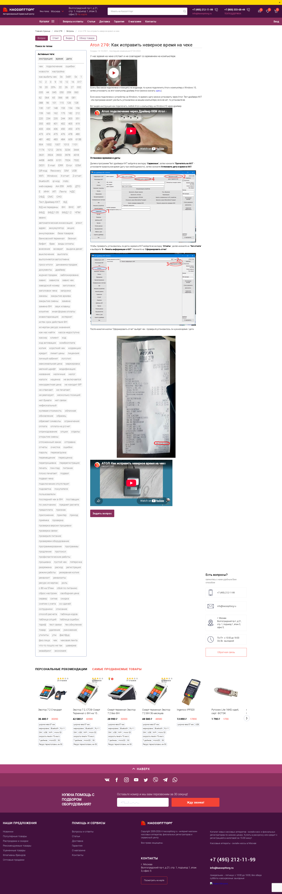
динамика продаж (66, 264)
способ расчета (48, 614)
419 (78, 123)
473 (41, 134)
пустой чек (60, 561)
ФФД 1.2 (66, 212)
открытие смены (48, 436)
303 (70, 118)
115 (62, 102)
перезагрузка (58, 452)
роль (64, 582)
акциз (70, 228)
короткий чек (57, 348)
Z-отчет (77, 175)
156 (78, 108)
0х (76, 76)
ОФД (41, 196)
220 (41, 118)
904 (41, 144)
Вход (276, 21)
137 (48, 108)
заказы (43, 295)
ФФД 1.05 (53, 212)
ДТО (77, 186)
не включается (72, 379)
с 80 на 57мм (46, 588)
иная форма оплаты (63, 311)
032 (79, 87)
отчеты (43, 447)
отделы (75, 431)
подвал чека (46, 478)
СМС (50, 196)
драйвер (60, 269)
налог (72, 374)
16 (72, 81)
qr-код (56, 181)
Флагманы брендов (14, 855)
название (44, 374)
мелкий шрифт (47, 368)
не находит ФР (73, 384)
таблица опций (47, 619)
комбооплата (67, 342)
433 (41, 128)
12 (66, 81)
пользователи (47, 494)
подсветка (45, 488)
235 (56, 118)
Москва (55, 11)
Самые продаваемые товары (117, 669)
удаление (54, 629)
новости (44, 71)
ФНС (71, 207)
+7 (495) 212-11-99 (202, 9)
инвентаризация (48, 316)
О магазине (134, 21)
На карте (82, 14)
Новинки (8, 831)
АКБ (69, 186)
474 (48, 134)
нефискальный (48, 405)
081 (74, 97)
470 (78, 128)
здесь (158, 91)
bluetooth (44, 181)
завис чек (68, 280)
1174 (41, 149)
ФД (65, 201)
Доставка (104, 21)
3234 (67, 149)
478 (70, 134)
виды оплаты (66, 243)
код (64, 337)
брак (52, 243)
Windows (52, 175)
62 (40, 97)
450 (63, 128)
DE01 (42, 165)
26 (66, 87)
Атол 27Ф (99, 44)
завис (42, 280)
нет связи (60, 400)
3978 (67, 154)
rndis (65, 181)
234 (48, 118)
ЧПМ (77, 212)
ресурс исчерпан (48, 582)
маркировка (73, 363)
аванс (42, 217)
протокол (60, 551)
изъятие (44, 311)
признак (61, 509)
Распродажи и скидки (15, 840)
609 (70, 139)
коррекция (74, 348)
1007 (57, 144)
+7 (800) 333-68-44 (234, 9)
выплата (62, 254)
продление (45, 551)
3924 (50, 154)
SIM (66, 170)
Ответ (55, 38)
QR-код (43, 170)
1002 (49, 144)
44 (47, 92)
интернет (67, 316)
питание (68, 468)
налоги (43, 379)
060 (76, 92)
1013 (66, 144)
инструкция (45, 58)
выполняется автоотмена (54, 259)
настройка (58, 71)
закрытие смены (48, 301)
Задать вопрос (102, 513)
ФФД (42, 212)
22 (60, 87)
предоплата (46, 509)
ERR (60, 165)
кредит (43, 353)
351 (78, 118)
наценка (55, 379)
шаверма (71, 645)
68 (67, 97)
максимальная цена (50, 363)
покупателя (61, 488)
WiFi (41, 175)
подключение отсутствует (54, 483)
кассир (43, 337)
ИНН (46, 191)
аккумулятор (56, 228)
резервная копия (69, 572)
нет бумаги (45, 400)
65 (53, 97)
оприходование (48, 431)
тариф (42, 624)
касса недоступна (68, 332)
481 (41, 139)
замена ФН (45, 306)
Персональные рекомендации (61, 669)
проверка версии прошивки (55, 525)
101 (54, 102)
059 (69, 92)
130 (41, 108)
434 (48, 128)
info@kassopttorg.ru (202, 13)
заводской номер (49, 285)
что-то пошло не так (50, 645)
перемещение (47, 457)
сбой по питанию (67, 588)
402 (63, 123)
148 (56, 108)
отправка (69, 442)
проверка (57, 520)
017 (79, 81)
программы (71, 546)
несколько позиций (68, 394)
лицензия (73, 353)
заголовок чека (48, 290)
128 (76, 102)
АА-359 (60, 186)
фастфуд (64, 635)
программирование (50, 546)
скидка (65, 598)
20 (46, 87)
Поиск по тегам (43, 46)
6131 (59, 160)
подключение (54, 66)
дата (69, 58)
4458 (41, 160)
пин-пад (55, 468)
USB (74, 170)
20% (53, 87)
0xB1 (68, 76)
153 (63, 108)
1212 (50, 149)
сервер (43, 598)
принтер (61, 515)
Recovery (56, 170)
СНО (59, 196)
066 (60, 97)
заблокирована (69, 275)
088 (41, 102)
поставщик (72, 499)
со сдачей (65, 603)
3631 (41, 154)
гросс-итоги (46, 264)
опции (64, 431)
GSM (78, 165)
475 (56, 134)
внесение (44, 248)
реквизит (44, 577)
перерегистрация (69, 462)
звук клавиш (62, 306)
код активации (47, 342)
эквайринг (45, 650)
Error (69, 165)
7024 (67, 160)
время (59, 58)
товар (42, 629)
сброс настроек (48, 593)
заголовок (69, 285)
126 (69, 102)
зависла (54, 280)
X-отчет (65, 175)
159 (41, 113)
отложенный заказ (50, 442)
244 (63, 118)
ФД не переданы (48, 207)
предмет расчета (69, 504)
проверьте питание (50, 535)
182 (70, 113)
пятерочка (76, 561)
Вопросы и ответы (73, 21)
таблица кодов (69, 614)
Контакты (150, 21)
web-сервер (45, 186)
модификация (67, 368)
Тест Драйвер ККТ (49, 201)
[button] (247, 718)
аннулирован (46, 233)
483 (56, 139)
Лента (62, 191)
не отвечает (46, 389)
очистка (55, 447)
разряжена (45, 567)
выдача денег (74, 248)
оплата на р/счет (60, 426)
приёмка (44, 520)
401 (56, 123)
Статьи (91, 21)
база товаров (65, 233)
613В (78, 139)
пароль (43, 452)
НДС (72, 191)
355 (41, 123)
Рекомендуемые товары (17, 845)
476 (63, 134)
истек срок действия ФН (53, 321)
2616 (59, 149)
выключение (46, 254)
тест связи (55, 624)
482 (48, 139)
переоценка (65, 457)
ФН (63, 207)
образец (61, 415)
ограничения (71, 421)
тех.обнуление (73, 624)
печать (43, 468)
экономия (60, 650)
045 (54, 92)
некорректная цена (50, 384)
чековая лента (69, 640)
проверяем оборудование (54, 541)
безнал (72, 238)
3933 (59, 154)
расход (59, 567)
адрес (42, 228)
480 (78, 134)
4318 (76, 154)
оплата (43, 426)
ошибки (70, 66)
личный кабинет (48, 358)
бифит (42, 243)
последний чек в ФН (51, 499)
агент (79, 222)
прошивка (45, 561)
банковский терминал (52, 238)
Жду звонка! (195, 802)
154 (70, 108)
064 (47, 97)
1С (40, 81)
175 (63, 113)
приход (74, 515)
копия (42, 348)
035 (41, 92)
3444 (76, 149)
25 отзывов (62, 681)
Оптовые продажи (13, 859)
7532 (76, 160)
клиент (54, 337)
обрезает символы (50, 421)
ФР (79, 207)
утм (54, 635)
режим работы (47, 572)
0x (61, 76)
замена (66, 301)
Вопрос (42, 38)
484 (63, 139)
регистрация (73, 567)
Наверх (143, 769)
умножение (70, 629)
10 (60, 81)
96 (47, 102)
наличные (59, 374)
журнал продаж (48, 275)
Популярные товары (15, 836)
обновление (46, 415)
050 (62, 92)
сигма (53, 598)
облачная (70, 410)
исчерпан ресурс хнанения (54, 327)
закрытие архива (61, 295)
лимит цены (57, 353)
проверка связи (48, 530)
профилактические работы (54, 556)
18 (40, 87)
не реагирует (46, 394)
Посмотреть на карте (154, 880)
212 (78, 113)
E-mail (51, 165)
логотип (66, 358)
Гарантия (119, 21)
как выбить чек (48, 76)
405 (70, 123)
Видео (69, 38)
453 (70, 128)
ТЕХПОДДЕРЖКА (232, 13)
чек (41, 66)
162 (56, 113)
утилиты (44, 635)
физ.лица (44, 640)
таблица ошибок (69, 619)
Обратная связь (226, 652)
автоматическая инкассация (55, 222)
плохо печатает (48, 473)
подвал (64, 473)
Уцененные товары (14, 850)
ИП (54, 191)
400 (48, 123)
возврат (58, 248)
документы (45, 269)
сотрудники (46, 609)
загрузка (66, 290)
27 (72, 87)
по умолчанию (47, 504)
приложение (46, 515)
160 (48, 113)
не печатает (63, 389)
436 (56, 128)
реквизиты (59, 577)
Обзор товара (86, 38)
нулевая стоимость (50, 410)
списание (61, 609)
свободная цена (69, 593)
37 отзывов (96, 681)
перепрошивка (47, 462)
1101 (75, 144)
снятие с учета (47, 603)
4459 (50, 160)
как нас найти (47, 332)
